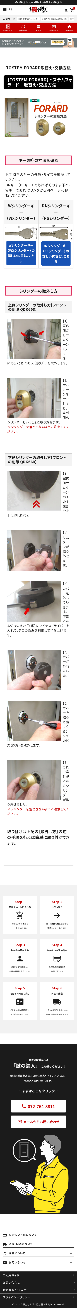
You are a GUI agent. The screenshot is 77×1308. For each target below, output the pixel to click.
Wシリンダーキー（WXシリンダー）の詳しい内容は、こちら (21, 253)
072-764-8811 (38, 1106)
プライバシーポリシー (16, 1297)
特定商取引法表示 (15, 1290)
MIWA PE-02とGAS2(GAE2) (54, 19)
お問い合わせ (11, 1282)
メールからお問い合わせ (38, 1121)
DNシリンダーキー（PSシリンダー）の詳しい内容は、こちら (55, 253)
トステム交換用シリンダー (28, 19)
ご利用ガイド (11, 1275)
